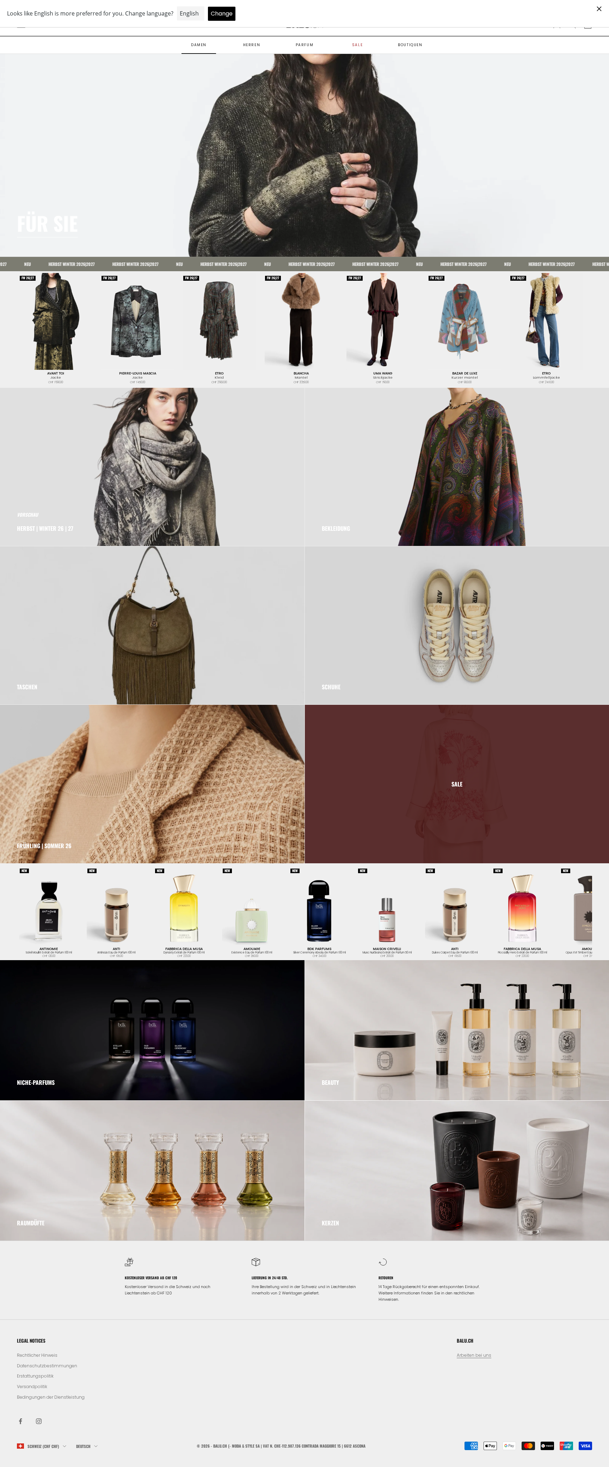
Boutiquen (410, 45)
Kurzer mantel (464, 377)
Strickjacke (383, 377)
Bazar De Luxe (464, 373)
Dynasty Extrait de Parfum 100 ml (184, 953)
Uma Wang (382, 373)
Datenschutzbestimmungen (47, 1366)
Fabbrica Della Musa (184, 949)
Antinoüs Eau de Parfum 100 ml (116, 953)
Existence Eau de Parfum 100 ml (252, 953)
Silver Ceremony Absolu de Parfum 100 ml (319, 953)
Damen (199, 45)
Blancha (301, 373)
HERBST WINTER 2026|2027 (31, 264)
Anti (116, 949)
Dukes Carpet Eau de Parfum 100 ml (455, 953)
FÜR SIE (47, 223)
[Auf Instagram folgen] (38, 1421)
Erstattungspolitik (35, 1376)
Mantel (301, 377)
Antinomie (48, 949)
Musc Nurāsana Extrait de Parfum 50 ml (387, 953)
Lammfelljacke (546, 377)
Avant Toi (55, 373)
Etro (219, 373)
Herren (251, 45)
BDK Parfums (319, 949)
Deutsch (83, 1446)
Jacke (55, 377)
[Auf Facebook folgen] (20, 1421)
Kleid (219, 377)
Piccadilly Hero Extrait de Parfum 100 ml (522, 953)
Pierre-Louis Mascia (137, 373)
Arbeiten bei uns (474, 1355)
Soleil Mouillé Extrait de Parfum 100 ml (49, 953)
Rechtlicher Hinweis (37, 1355)
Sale (357, 45)
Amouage (252, 949)
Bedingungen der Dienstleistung (51, 1397)
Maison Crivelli (387, 949)
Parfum (305, 45)
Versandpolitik (32, 1387)
